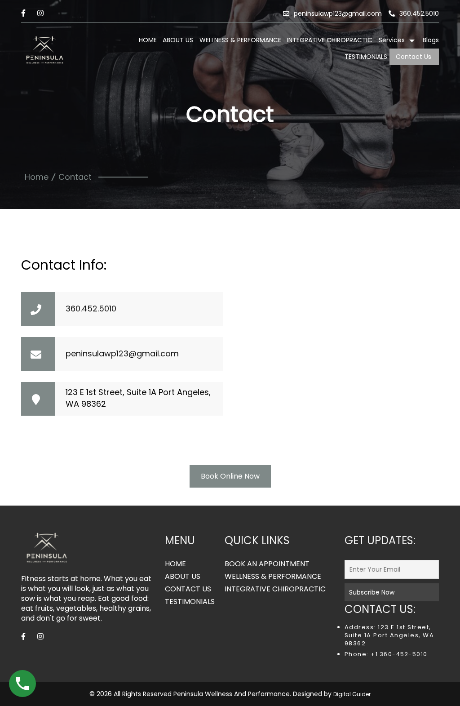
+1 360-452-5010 (398, 654)
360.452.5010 (419, 13)
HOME (148, 40)
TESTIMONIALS (366, 56)
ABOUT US (178, 40)
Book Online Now (230, 476)
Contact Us (413, 56)
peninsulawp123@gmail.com (338, 13)
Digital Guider (352, 694)
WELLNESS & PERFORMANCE (240, 40)
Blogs (431, 40)
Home (37, 176)
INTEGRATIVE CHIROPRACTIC (329, 40)
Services (392, 40)
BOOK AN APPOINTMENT (267, 564)
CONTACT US (188, 589)
